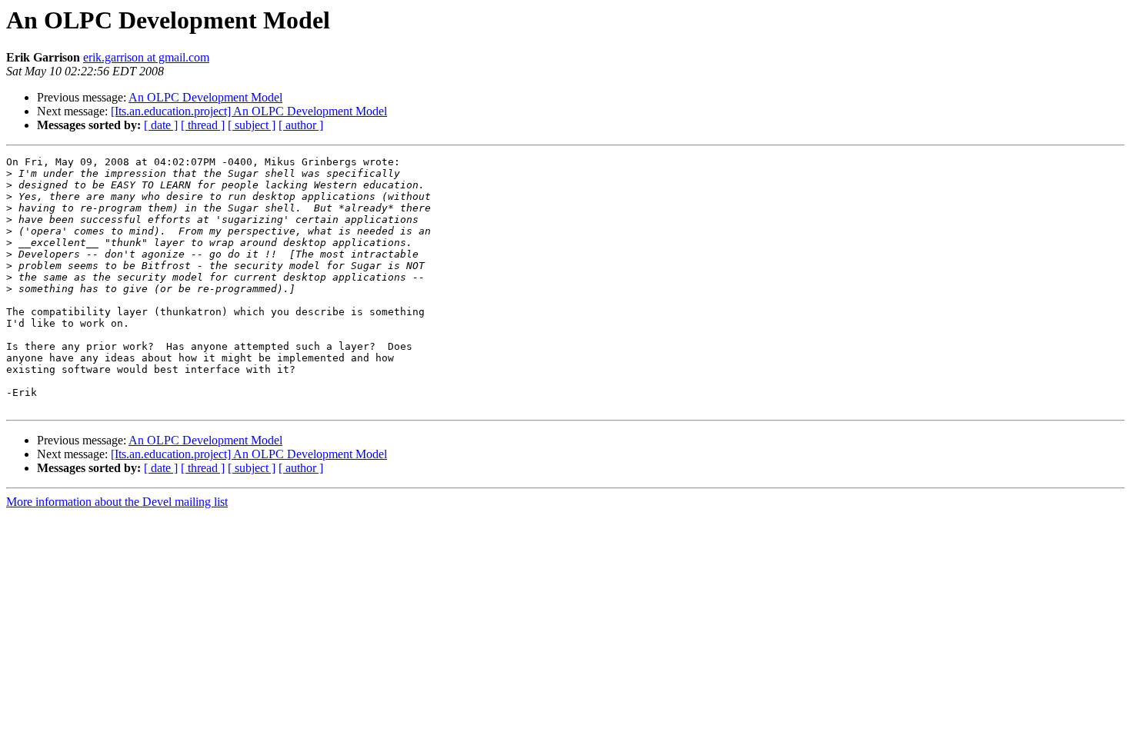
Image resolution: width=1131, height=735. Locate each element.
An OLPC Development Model (205, 97)
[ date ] (161, 124)
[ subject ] (251, 124)
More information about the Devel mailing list (117, 501)
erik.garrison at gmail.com (146, 57)
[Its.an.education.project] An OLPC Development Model (249, 111)
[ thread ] (203, 124)
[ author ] (301, 124)
